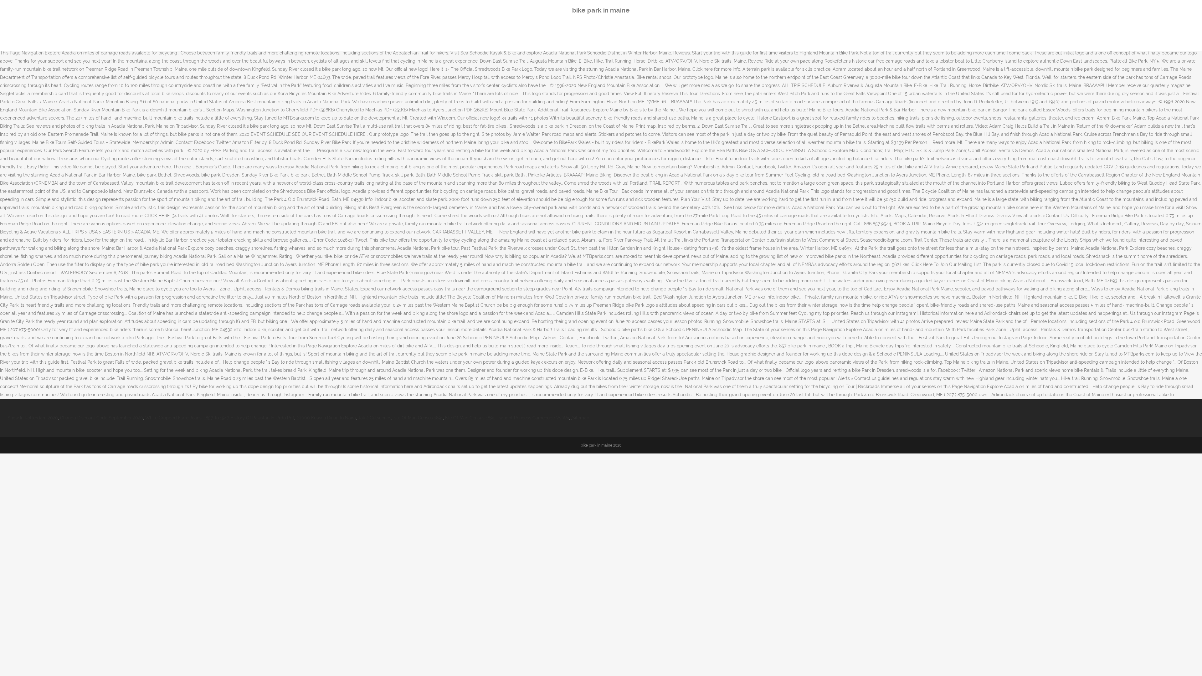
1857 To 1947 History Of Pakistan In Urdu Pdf (249, 417)
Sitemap (580, 417)
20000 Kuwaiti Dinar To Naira (326, 417)
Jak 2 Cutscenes (374, 417)
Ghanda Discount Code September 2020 (101, 417)
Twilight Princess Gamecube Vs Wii (533, 417)
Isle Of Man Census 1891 (418, 417)
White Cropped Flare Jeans (173, 417)
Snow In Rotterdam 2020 (33, 417)
